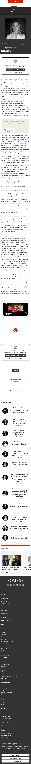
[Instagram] (11, 585)
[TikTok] (14, 585)
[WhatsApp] (23, 585)
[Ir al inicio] (15, 1)
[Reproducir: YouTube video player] (15, 309)
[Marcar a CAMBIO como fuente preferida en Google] (15, 130)
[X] (17, 585)
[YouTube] (20, 585)
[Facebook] (7, 585)
